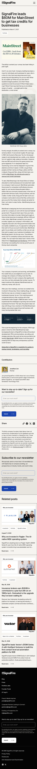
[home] (8, 2)
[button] (34, 2)
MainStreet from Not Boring (18, 241)
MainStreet (10, 338)
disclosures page (18, 447)
